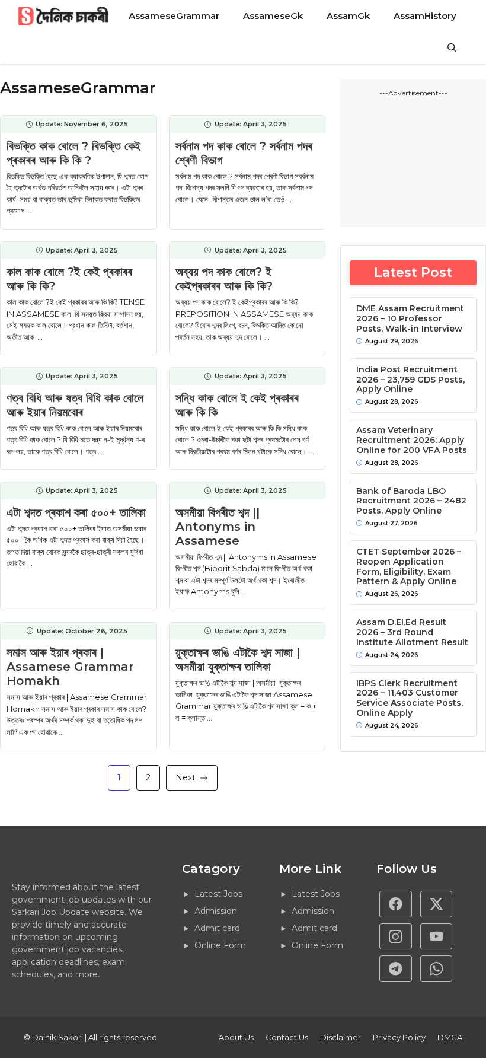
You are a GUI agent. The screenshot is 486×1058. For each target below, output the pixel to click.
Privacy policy (399, 1037)
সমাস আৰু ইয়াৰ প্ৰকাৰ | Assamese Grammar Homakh (70, 666)
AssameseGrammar (174, 15)
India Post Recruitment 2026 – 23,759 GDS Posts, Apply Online (410, 379)
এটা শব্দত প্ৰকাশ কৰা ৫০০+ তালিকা (76, 512)
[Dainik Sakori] (64, 16)
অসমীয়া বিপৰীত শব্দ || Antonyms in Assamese (217, 526)
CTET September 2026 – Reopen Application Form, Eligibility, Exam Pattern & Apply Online (408, 567)
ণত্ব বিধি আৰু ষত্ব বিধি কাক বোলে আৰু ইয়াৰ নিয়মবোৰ (75, 405)
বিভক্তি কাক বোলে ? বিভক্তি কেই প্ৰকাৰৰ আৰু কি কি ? (73, 153)
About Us (236, 1037)
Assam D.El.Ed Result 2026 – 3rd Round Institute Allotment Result (412, 632)
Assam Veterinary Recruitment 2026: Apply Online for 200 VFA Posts (411, 440)
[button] (452, 48)
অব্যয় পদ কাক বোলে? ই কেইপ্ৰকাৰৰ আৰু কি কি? (224, 278)
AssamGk (348, 15)
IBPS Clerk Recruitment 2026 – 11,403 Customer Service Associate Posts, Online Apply (409, 698)
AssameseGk (273, 15)
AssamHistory (425, 15)
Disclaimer (340, 1037)
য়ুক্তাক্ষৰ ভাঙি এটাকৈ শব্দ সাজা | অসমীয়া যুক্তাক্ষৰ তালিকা (237, 659)
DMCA (449, 1037)
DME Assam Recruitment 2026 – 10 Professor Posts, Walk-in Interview (410, 318)
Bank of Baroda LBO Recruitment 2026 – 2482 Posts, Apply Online (411, 501)
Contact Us (287, 1037)
